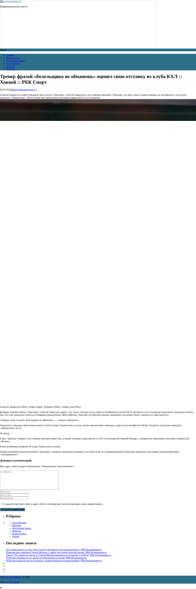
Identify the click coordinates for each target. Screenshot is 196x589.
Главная (10, 55)
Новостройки (13, 58)
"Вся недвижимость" (11, 1)
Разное (15, 536)
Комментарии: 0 (28, 89)
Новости (10, 69)
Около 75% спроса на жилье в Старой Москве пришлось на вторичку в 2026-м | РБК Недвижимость (58, 555)
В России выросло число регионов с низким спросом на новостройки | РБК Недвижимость (54, 560)
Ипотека (10, 66)
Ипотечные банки (15, 60)
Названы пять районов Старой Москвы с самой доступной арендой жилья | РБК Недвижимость (56, 552)
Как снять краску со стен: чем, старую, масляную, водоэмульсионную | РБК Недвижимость (54, 549)
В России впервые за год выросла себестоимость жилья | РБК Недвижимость (46, 558)
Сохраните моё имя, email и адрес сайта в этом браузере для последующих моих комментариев (52, 504)
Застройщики (13, 63)
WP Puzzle (14, 582)
